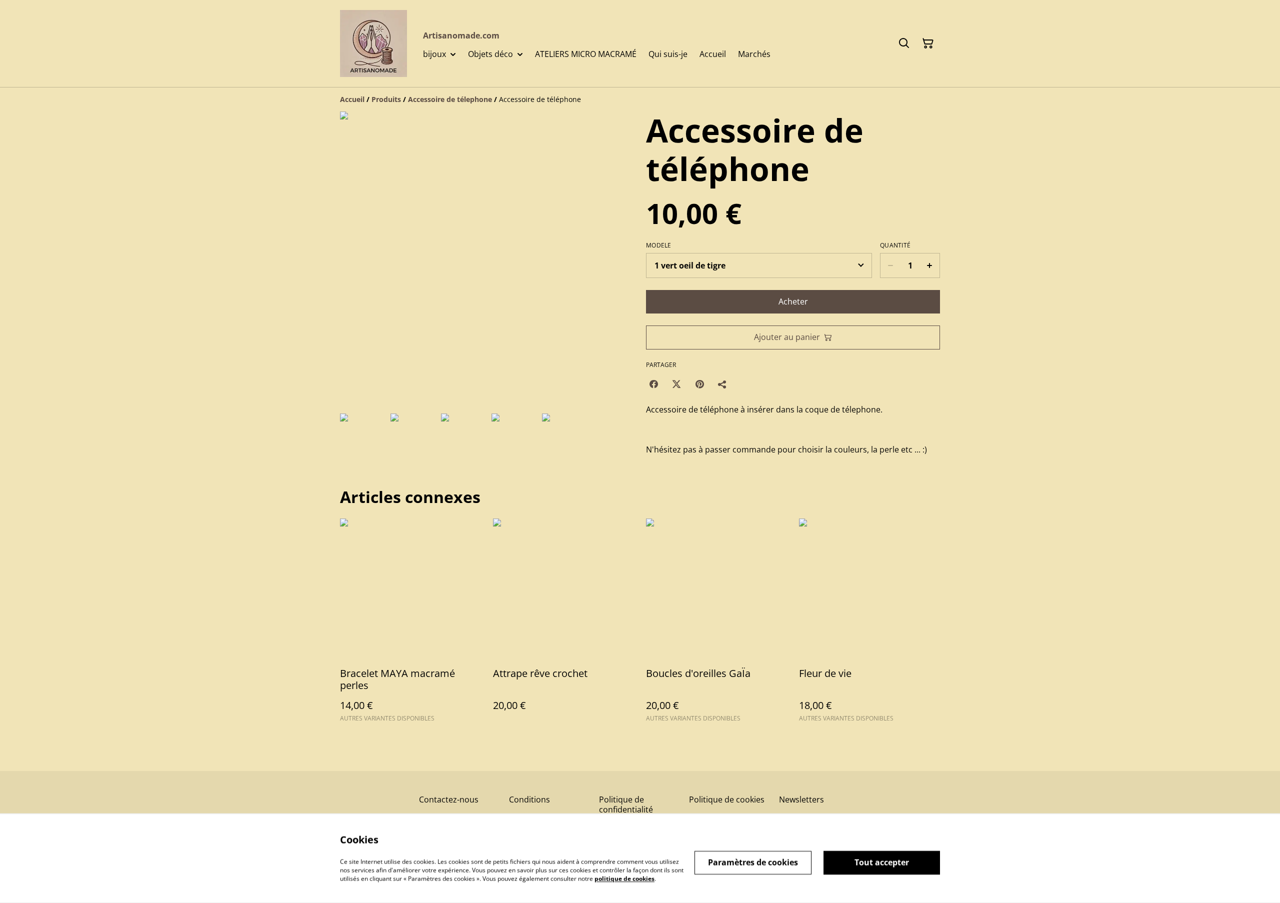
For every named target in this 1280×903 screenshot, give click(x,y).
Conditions (529, 799)
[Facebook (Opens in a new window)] (653, 384)
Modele (659, 245)
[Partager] (722, 384)
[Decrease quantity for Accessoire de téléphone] (890, 265)
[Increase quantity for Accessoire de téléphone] (930, 265)
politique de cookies (624, 878)
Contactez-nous (448, 799)
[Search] (904, 43)
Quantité (895, 245)
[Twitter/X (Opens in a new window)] (676, 384)
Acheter (793, 301)
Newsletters (801, 799)
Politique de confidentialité (626, 804)
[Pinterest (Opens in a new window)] (699, 384)
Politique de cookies (726, 799)
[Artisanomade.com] (373, 43)
